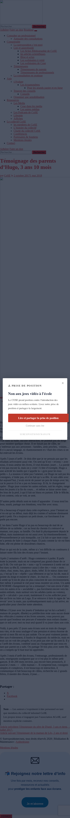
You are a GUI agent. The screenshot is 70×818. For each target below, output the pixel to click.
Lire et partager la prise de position (38, 418)
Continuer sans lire (35, 425)
